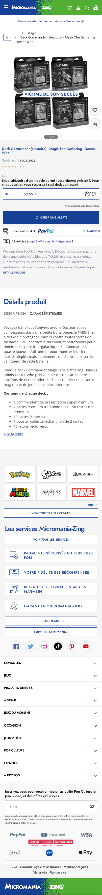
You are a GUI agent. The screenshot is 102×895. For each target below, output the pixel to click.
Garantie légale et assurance (40, 867)
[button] (51, 663)
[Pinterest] (72, 645)
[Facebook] (16, 645)
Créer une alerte (53, 217)
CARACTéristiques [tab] (46, 313)
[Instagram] (44, 645)
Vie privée (40, 872)
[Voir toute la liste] (70, 8)
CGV (15, 867)
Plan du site (58, 872)
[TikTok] (58, 645)
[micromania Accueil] (31, 7)
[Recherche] (87, 9)
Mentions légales (76, 867)
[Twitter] (30, 645)
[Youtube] (86, 645)
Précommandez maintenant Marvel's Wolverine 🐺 (51, 21)
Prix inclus (81, 206)
